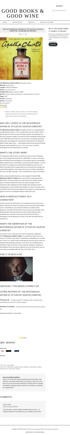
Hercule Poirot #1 (10, 89)
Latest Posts (11, 342)
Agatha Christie (26, 83)
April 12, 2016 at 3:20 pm (10, 406)
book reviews (10, 365)
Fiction (7, 94)
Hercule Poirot (4, 368)
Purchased (8, 100)
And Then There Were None (24, 145)
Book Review (32, 367)
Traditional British (28, 94)
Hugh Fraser (10, 85)
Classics (36, 94)
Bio (3, 342)
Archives (31, 22)
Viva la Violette (36, 429)
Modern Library (13, 92)
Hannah (5, 404)
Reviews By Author (46, 22)
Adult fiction (10, 367)
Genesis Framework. (52, 429)
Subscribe (53, 44)
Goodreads (3, 105)
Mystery (18, 368)
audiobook (26, 367)
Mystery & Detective (16, 94)
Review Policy (18, 22)
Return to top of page (35, 432)
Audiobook (8, 98)
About (5, 22)
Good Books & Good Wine (23, 13)
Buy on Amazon (5, 103)
